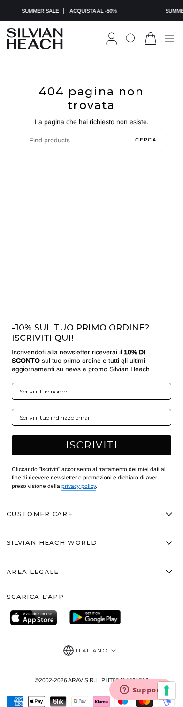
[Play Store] (95, 617)
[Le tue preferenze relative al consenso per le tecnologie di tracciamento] (166, 690)
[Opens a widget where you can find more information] (141, 690)
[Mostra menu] (169, 38)
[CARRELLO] (150, 38)
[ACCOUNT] (111, 38)
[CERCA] (131, 38)
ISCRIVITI (92, 445)
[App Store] (36, 617)
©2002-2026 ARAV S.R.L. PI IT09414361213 (92, 680)
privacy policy (78, 486)
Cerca (146, 139)
